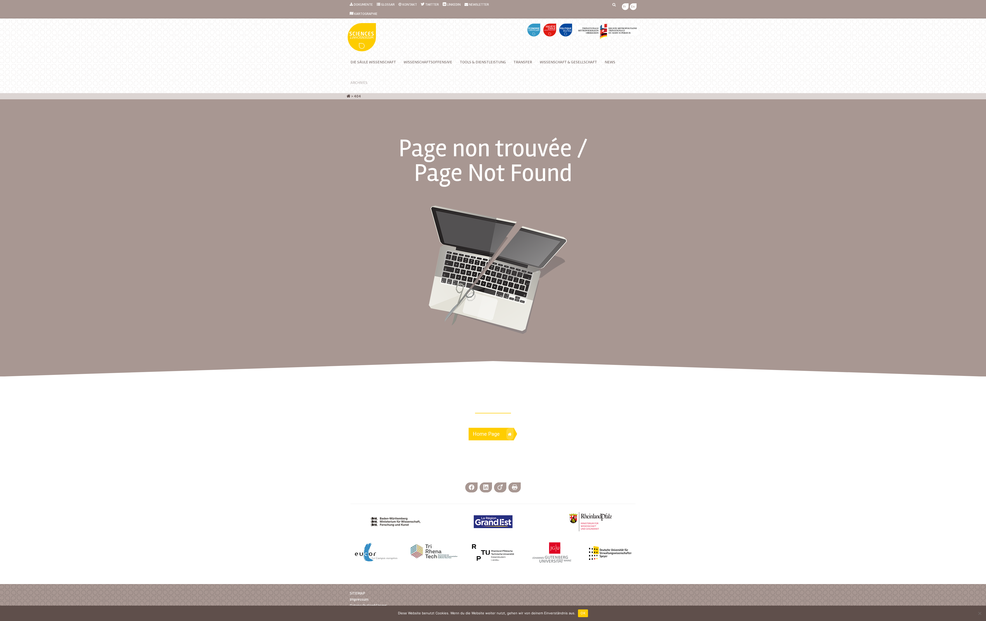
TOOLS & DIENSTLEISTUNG (483, 62)
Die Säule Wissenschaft (373, 62)
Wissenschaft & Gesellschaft (568, 62)
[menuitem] (625, 7)
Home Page (486, 434)
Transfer (523, 62)
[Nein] (979, 613)
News (610, 62)
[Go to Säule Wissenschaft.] (348, 96)
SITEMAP (357, 593)
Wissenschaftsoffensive (428, 62)
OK (583, 613)
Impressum (359, 599)
